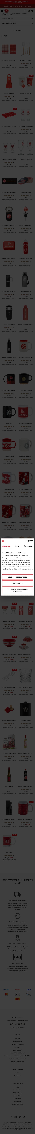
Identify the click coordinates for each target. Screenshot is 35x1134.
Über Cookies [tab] (28, 546)
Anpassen (16, 583)
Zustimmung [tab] (6, 546)
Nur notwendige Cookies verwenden (17, 590)
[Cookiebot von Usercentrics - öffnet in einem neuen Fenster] (25, 541)
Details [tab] (17, 546)
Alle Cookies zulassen (17, 577)
